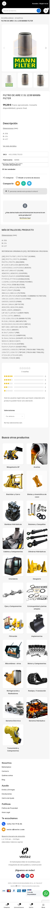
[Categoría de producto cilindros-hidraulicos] (37, 541)
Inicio (3, 18)
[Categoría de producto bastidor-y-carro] (13, 484)
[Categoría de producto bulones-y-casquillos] (37, 514)
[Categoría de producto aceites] (37, 456)
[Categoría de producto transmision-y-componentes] (13, 738)
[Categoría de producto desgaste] (37, 568)
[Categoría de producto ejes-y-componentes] (13, 596)
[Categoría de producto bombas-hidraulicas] (13, 514)
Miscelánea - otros (12, 18)
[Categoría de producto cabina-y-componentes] (13, 541)
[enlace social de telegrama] (29, 183)
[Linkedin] (27, 876)
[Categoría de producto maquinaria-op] (13, 456)
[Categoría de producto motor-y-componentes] (37, 653)
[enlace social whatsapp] (23, 183)
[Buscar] (39, 11)
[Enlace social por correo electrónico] (17, 183)
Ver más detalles (10, 146)
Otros (21, 18)
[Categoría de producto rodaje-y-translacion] (37, 680)
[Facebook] (18, 876)
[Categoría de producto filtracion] (13, 626)
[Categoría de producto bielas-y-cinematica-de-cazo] (37, 485)
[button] (4, 48)
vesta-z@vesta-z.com (15, 829)
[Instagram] (23, 876)
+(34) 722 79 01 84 (14, 824)
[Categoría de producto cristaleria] (13, 568)
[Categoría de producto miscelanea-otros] (13, 653)
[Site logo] (19, 3)
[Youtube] (32, 876)
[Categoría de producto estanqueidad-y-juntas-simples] (37, 597)
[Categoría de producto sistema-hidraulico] (37, 710)
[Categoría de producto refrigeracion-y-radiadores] (13, 681)
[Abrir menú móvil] (4, 3)
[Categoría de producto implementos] (37, 626)
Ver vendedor (9, 169)
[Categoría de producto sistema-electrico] (13, 710)
